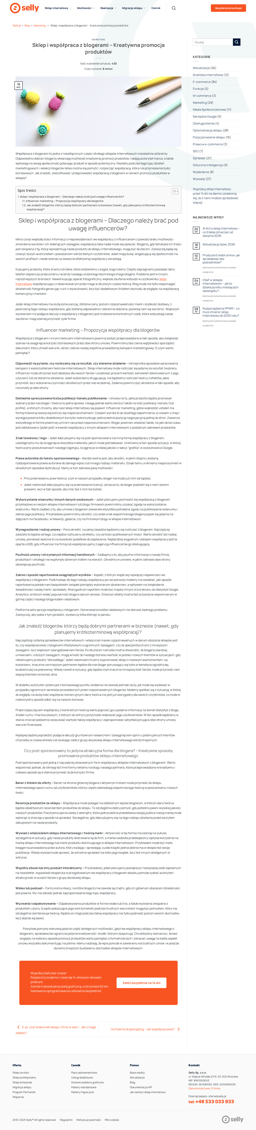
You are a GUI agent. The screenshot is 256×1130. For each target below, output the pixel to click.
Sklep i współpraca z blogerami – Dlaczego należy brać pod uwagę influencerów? (72, 197)
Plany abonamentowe (84, 1072)
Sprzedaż (199, 158)
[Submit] (236, 42)
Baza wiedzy (137, 1072)
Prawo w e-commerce (208, 144)
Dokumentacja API (141, 1087)
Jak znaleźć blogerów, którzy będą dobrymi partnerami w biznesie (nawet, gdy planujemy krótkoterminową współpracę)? (96, 207)
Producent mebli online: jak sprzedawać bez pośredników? (221, 258)
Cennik (155, 8)
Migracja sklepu (22, 1087)
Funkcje (198, 89)
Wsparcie (18, 1097)
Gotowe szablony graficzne (87, 1082)
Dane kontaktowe (199, 1088)
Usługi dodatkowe (82, 1077)
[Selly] (24, 8)
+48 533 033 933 (214, 1101)
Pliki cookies (112, 1120)
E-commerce (202, 82)
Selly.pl (17, 25)
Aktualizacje (201, 68)
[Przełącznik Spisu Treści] (173, 191)
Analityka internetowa (208, 75)
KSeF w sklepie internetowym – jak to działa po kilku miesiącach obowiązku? (220, 285)
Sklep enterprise (22, 1082)
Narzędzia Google (205, 116)
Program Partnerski (24, 1092)
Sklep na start (21, 1072)
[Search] (174, 8)
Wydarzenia (201, 172)
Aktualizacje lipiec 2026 (219, 244)
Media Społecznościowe (209, 109)
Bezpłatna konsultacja (228, 8)
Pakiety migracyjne (82, 1092)
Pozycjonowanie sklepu (209, 137)
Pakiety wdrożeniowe (83, 1087)
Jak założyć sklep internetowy (148, 1092)
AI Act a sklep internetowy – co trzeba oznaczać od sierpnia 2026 (221, 232)
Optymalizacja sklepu (207, 130)
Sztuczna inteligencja (208, 165)
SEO (196, 151)
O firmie (215, 1088)
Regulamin (66, 1120)
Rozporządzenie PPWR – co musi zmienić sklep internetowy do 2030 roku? (221, 312)
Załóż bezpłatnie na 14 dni (141, 983)
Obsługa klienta (204, 123)
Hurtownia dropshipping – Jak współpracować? (143, 1029)
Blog (27, 25)
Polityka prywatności (88, 1120)
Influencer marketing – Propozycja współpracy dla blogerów (65, 201)
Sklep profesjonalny (24, 1077)
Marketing (40, 25)
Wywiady (199, 179)
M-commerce (202, 96)
